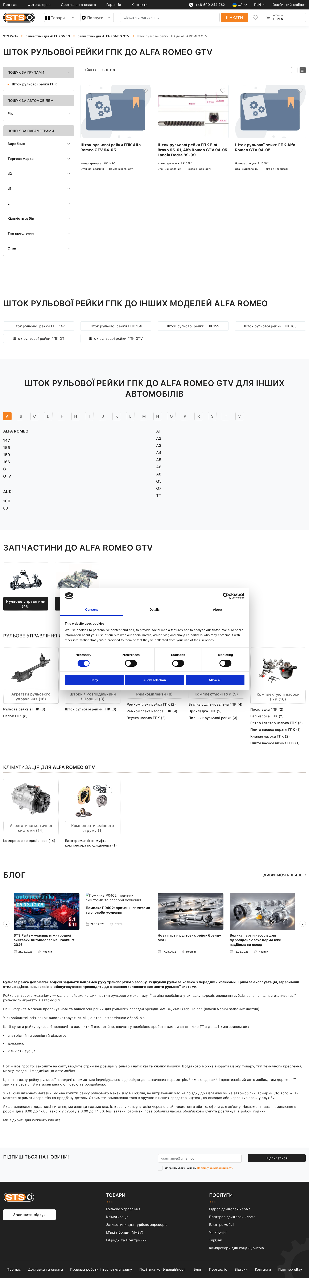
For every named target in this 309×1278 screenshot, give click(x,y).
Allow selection (154, 680)
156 (6, 447)
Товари (58, 18)
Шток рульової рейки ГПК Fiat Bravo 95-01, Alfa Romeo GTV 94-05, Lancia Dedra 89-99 (193, 150)
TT (158, 495)
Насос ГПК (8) (15, 716)
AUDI (8, 492)
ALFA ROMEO (16, 431)
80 (5, 508)
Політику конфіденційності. (215, 1167)
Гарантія (113, 5)
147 (6, 440)
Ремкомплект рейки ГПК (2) (151, 704)
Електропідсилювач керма (232, 1217)
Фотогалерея (39, 5)
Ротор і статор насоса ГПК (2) (276, 723)
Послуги (95, 18)
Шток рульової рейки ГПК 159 (193, 326)
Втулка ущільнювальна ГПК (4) (216, 704)
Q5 (159, 481)
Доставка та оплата (78, 5)
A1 (158, 431)
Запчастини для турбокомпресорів (136, 1224)
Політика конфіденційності (162, 1269)
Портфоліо (218, 1269)
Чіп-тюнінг (218, 1232)
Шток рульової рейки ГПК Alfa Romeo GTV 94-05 (111, 147)
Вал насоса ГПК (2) (267, 716)
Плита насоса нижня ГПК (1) (275, 743)
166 (6, 462)
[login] (145, 90)
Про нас (10, 5)
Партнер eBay (290, 1269)
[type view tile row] (294, 70)
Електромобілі (221, 1224)
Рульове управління (123, 1209)
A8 (158, 474)
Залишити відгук (29, 1215)
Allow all (215, 680)
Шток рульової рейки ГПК (34, 84)
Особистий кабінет (289, 5)
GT (5, 469)
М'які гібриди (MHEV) (124, 1232)
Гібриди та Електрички (126, 1240)
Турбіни (215, 1240)
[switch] (131, 663)
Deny (94, 680)
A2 (158, 438)
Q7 (158, 488)
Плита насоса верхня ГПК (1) (275, 729)
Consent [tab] (91, 609)
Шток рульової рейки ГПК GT (38, 338)
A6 (158, 467)
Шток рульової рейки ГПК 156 (116, 326)
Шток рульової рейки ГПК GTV (116, 338)
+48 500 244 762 (210, 5)
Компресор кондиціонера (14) (29, 841)
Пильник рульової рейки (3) (213, 718)
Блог (198, 1269)
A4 (159, 452)
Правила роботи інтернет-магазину (101, 1269)
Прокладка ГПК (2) (205, 711)
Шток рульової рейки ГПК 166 (270, 326)
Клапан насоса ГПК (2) (270, 736)
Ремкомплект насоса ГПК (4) (152, 711)
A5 (158, 460)
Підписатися (277, 1158)
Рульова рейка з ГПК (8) (24, 709)
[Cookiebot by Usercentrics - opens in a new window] (226, 596)
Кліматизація (117, 1217)
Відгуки (241, 1269)
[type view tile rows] (303, 70)
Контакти (140, 5)
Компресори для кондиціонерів (236, 1248)
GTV (7, 476)
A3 (159, 445)
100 (6, 501)
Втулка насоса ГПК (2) (146, 718)
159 (6, 455)
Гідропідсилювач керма (229, 1209)
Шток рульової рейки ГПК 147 (38, 326)
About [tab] (217, 609)
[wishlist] (255, 17)
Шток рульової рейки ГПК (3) (90, 709)
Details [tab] (154, 609)
